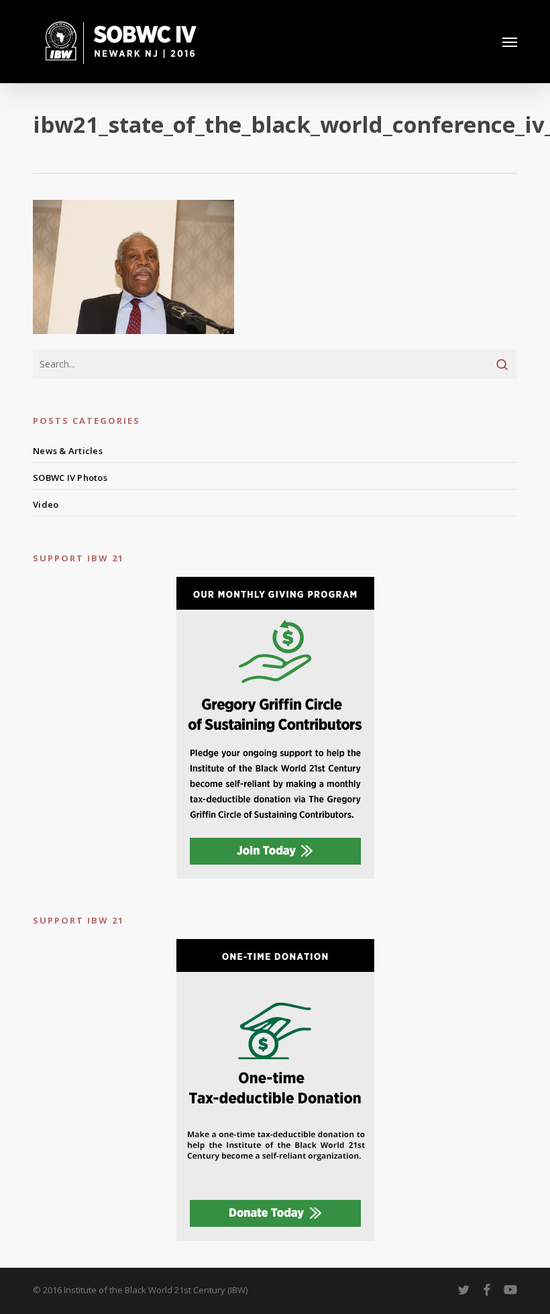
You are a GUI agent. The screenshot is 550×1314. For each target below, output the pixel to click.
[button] (509, 41)
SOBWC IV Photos (70, 478)
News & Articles (68, 451)
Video (45, 504)
